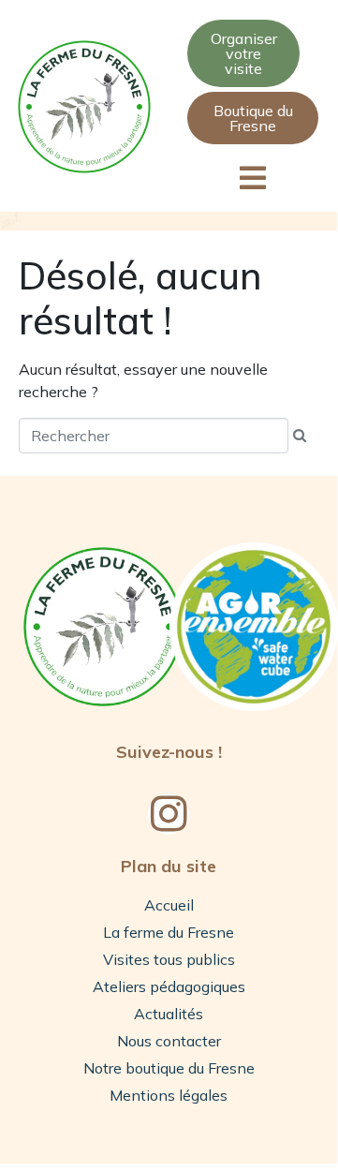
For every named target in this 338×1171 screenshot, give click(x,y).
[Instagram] (168, 814)
